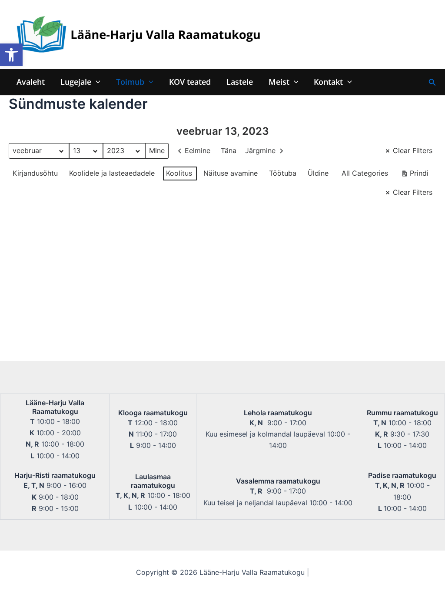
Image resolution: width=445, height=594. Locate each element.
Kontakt (328, 82)
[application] (95, 82)
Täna (228, 150)
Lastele (239, 82)
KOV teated (190, 82)
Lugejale (75, 82)
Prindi (414, 175)
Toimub (130, 82)
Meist (279, 82)
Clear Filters (412, 150)
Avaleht (31, 82)
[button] (11, 54)
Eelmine (197, 150)
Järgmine (260, 150)
